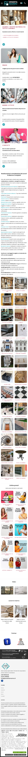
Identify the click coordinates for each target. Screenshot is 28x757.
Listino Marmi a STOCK (7, 505)
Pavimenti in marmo (20, 400)
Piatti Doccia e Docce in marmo (9, 186)
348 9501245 (5, 674)
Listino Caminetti (7, 570)
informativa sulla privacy (19, 748)
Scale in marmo (7, 447)
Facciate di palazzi (7, 353)
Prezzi (4, 65)
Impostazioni (9, 754)
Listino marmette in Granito (20, 521)
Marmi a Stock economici (11, 37)
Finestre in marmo (21, 353)
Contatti (6, 145)
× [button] (26, 730)
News (2, 694)
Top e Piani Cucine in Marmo (8, 193)
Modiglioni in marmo (21, 384)
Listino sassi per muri (21, 537)
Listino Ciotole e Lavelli (21, 571)
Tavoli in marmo (21, 462)
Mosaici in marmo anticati (7, 400)
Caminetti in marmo (21, 307)
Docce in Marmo (21, 338)
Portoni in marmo (7, 431)
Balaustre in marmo (7, 307)
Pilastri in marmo (21, 416)
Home (2, 688)
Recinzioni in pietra (20, 431)
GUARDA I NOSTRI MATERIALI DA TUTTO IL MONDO (13, 27)
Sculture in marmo (20, 447)
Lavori (2, 692)
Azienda (3, 690)
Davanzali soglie (7, 338)
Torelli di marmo (21, 478)
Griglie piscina (21, 369)
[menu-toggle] (2, 3)
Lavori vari (7, 384)
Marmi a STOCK (8, 105)
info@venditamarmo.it (8, 678)
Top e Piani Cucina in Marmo (7, 479)
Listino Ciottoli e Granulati (21, 505)
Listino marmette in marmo (7, 521)
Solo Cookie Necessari (20, 754)
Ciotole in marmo (7, 322)
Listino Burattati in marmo (7, 554)
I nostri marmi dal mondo (10, 35)
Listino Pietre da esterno (21, 554)
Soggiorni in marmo (7, 462)
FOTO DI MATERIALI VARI (7, 291)
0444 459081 (5, 676)
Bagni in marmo (20, 290)
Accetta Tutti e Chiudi (20, 752)
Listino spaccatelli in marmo (7, 538)
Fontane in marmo (7, 369)
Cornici (21, 322)
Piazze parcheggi (7, 416)
